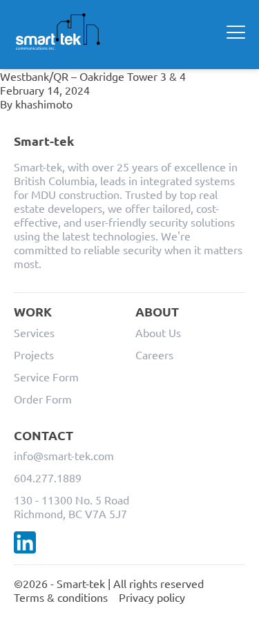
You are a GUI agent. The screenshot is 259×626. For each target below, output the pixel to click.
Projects (34, 354)
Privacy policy (152, 597)
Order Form (43, 399)
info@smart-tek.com (64, 455)
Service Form (46, 376)
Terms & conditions (61, 597)
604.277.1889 (47, 477)
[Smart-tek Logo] (58, 32)
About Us (158, 332)
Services (34, 332)
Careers (154, 354)
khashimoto (44, 104)
